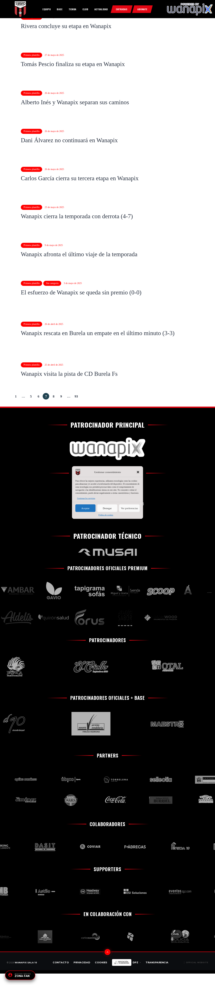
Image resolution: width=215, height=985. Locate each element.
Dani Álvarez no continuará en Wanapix (69, 140)
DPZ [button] (135, 962)
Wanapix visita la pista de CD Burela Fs (69, 373)
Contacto (61, 962)
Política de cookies (105, 515)
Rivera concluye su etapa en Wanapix (66, 26)
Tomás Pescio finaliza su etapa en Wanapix (73, 64)
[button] (138, 472)
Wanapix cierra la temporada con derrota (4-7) (77, 216)
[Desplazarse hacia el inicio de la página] (107, 952)
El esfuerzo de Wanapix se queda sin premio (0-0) (81, 292)
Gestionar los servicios (86, 498)
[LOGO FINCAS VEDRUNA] (76, 723)
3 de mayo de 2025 (73, 283)
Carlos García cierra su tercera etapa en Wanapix (80, 178)
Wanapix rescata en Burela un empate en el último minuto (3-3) (98, 333)
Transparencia (157, 962)
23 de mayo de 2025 (54, 207)
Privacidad (82, 962)
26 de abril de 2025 (54, 324)
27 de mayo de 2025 (54, 55)
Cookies (101, 962)
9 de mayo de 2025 (54, 245)
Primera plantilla (31, 55)
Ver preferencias (129, 508)
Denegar (107, 508)
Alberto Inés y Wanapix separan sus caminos (75, 102)
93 (77, 395)
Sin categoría (52, 283)
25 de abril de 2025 (54, 365)
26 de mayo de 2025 (54, 93)
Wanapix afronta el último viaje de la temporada (79, 254)
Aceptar (85, 508)
